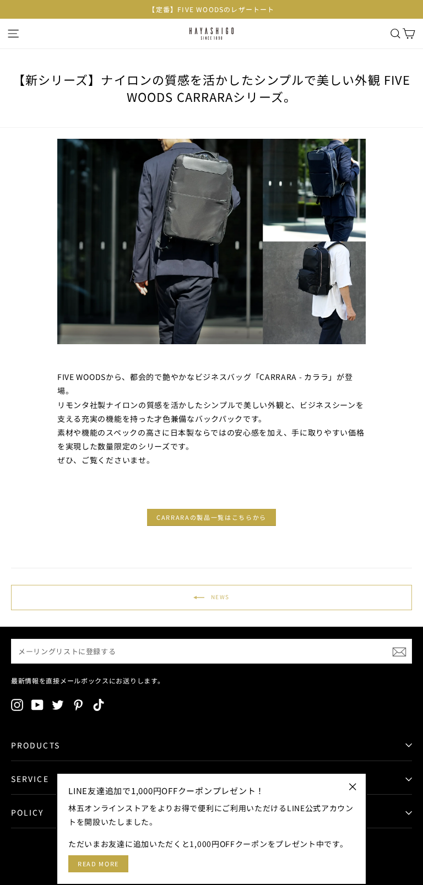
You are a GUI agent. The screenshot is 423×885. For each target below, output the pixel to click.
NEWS (219, 596)
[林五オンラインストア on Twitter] (58, 704)
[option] (211, 9)
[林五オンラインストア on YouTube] (37, 704)
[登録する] (399, 651)
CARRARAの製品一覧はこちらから (211, 517)
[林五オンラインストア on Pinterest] (78, 704)
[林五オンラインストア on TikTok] (99, 704)
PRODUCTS (35, 745)
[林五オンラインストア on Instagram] (17, 704)
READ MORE (98, 863)
